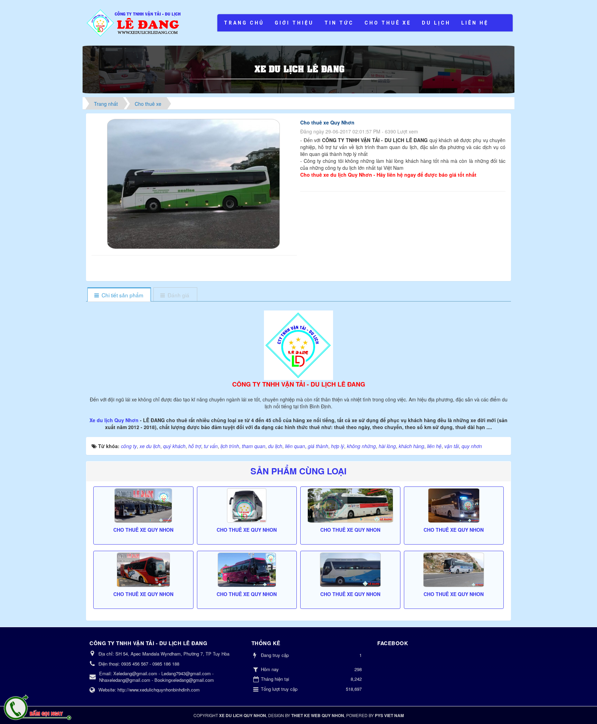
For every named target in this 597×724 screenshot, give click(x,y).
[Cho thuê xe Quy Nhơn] (194, 183)
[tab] (119, 295)
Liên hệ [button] (475, 23)
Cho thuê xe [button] (387, 23)
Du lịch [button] (436, 23)
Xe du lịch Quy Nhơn (114, 420)
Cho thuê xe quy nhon (143, 529)
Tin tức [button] (339, 23)
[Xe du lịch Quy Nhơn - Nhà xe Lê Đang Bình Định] (134, 22)
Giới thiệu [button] (294, 23)
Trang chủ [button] (244, 23)
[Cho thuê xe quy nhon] (143, 505)
